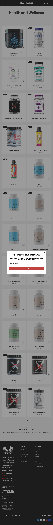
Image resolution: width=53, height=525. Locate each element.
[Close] (44, 252)
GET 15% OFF (26, 268)
